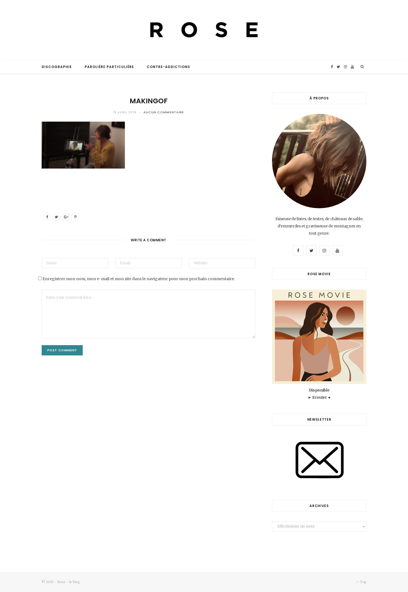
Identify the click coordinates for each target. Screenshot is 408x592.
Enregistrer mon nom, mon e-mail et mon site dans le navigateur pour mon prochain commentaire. (138, 278)
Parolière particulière (109, 66)
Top (362, 582)
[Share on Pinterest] (75, 217)
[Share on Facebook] (47, 217)
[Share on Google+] (66, 217)
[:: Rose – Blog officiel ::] (204, 29)
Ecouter (319, 397)
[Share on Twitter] (56, 217)
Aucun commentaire (163, 112)
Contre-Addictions (168, 66)
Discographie (57, 66)
